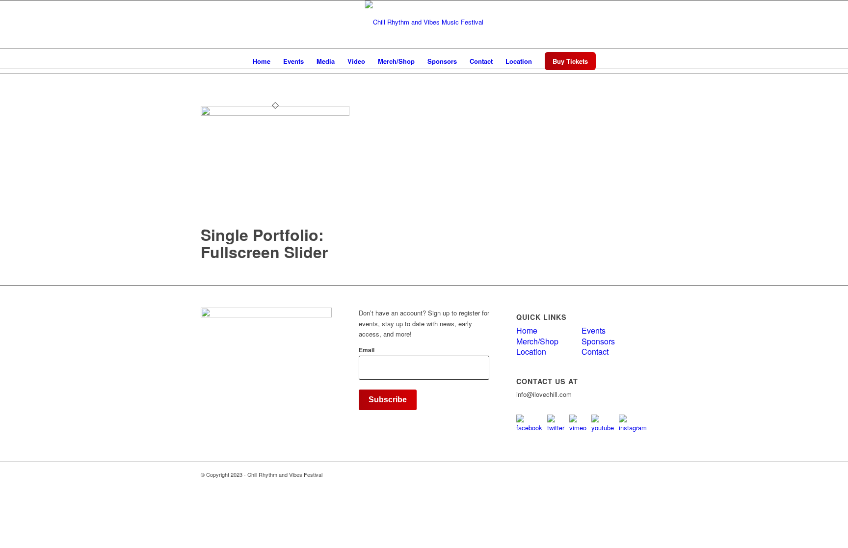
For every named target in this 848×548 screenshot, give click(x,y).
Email (366, 350)
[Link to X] (625, 22)
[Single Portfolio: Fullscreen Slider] (275, 113)
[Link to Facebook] (640, 22)
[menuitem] (261, 61)
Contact (595, 351)
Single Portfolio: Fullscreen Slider (264, 243)
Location (531, 351)
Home (526, 330)
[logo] (424, 22)
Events (594, 330)
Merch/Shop (537, 341)
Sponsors (598, 341)
